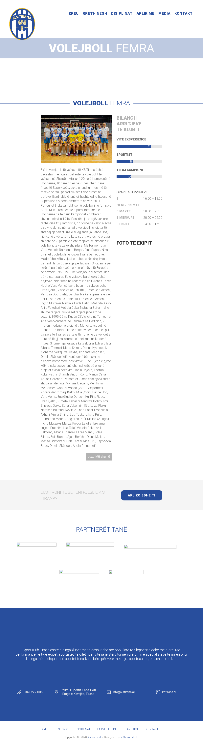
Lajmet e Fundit (108, 729)
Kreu (74, 13)
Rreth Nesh (95, 13)
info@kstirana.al (124, 692)
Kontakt (183, 13)
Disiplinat (122, 13)
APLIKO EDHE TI (141, 495)
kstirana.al (169, 692)
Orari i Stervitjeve (132, 192)
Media (164, 13)
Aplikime (145, 13)
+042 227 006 (33, 692)
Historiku (63, 729)
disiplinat (91, 71)
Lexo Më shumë (99, 457)
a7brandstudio (130, 737)
